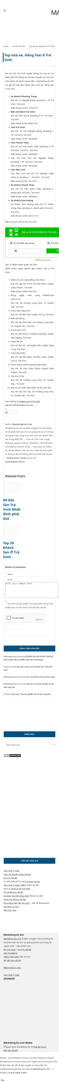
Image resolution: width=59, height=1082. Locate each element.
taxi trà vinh (11, 405)
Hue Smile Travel (18, 1072)
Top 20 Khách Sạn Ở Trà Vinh (11, 550)
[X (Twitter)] (4, 1054)
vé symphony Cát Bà (13, 892)
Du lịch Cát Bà (10, 878)
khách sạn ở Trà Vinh (29, 401)
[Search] (54, 2)
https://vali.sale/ (11, 956)
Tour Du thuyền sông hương (17, 874)
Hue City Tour (10, 910)
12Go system (46, 260)
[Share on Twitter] (9, 408)
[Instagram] (8, 1054)
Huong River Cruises (16, 458)
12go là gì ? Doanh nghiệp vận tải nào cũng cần (31, 694)
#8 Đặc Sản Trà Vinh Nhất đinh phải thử (11, 509)
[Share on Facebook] (7, 408)
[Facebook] (1, 1054)
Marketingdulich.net (22, 424)
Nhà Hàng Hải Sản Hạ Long (17, 903)
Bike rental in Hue (12, 967)
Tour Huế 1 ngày (11, 870)
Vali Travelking (10, 953)
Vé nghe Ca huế (11, 906)
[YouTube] (17, 1054)
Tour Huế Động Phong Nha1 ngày (40, 677)
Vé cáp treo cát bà (12, 960)
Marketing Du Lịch (12, 938)
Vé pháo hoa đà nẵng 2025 (16, 896)
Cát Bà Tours (40, 1046)
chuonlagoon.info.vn (15, 461)
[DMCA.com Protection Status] (12, 756)
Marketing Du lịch (42, 1069)
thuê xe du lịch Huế (20, 888)
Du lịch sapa (9, 949)
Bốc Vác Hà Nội (11, 1050)
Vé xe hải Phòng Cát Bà (15, 899)
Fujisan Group (33, 881)
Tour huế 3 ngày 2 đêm (15, 885)
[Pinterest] (12, 408)
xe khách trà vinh (25, 405)
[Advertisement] (29, 714)
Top (2, 1080)
